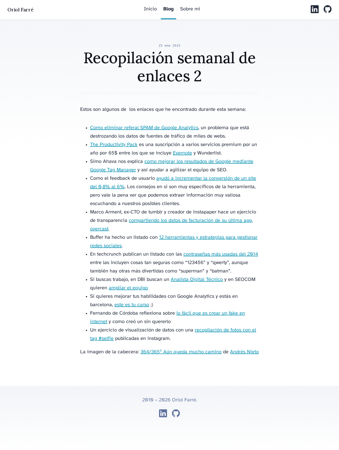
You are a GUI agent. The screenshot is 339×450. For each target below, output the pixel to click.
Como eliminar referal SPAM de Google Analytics (144, 127)
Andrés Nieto (244, 352)
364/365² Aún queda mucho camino (181, 352)
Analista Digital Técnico (197, 279)
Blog (168, 9)
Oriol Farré (20, 9)
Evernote (182, 153)
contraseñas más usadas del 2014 (220, 254)
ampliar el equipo (128, 288)
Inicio (150, 9)
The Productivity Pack (113, 144)
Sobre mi (190, 9)
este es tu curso (131, 304)
